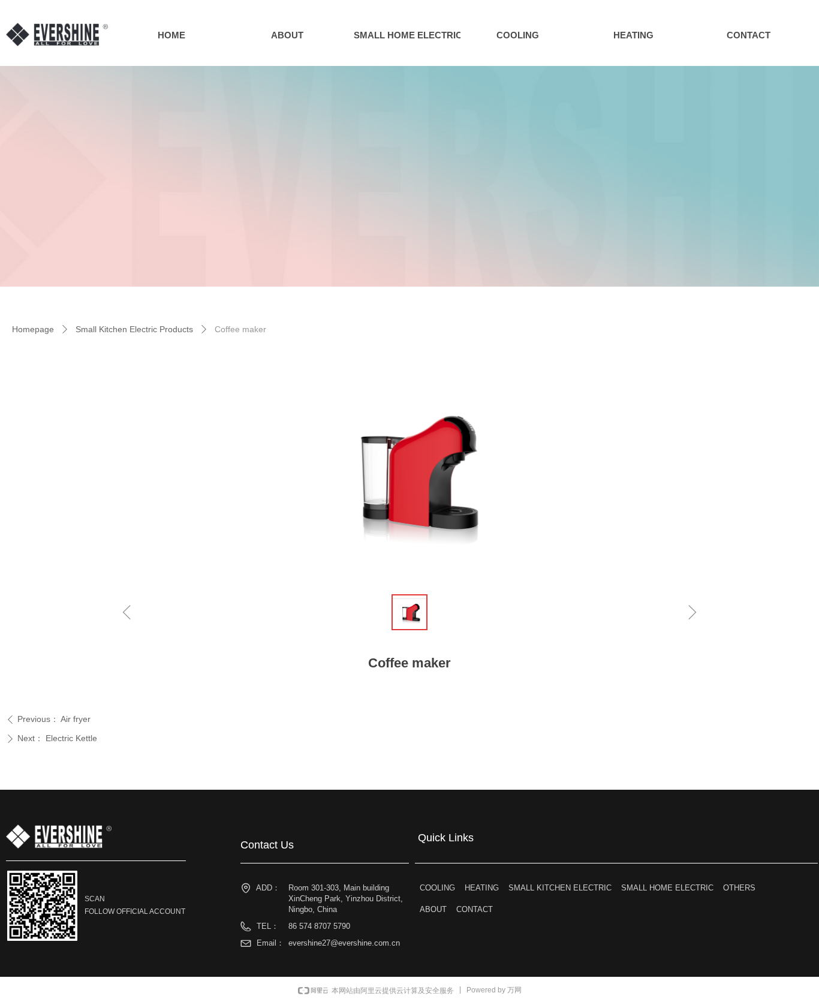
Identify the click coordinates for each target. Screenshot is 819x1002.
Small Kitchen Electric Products (134, 329)
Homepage (33, 329)
